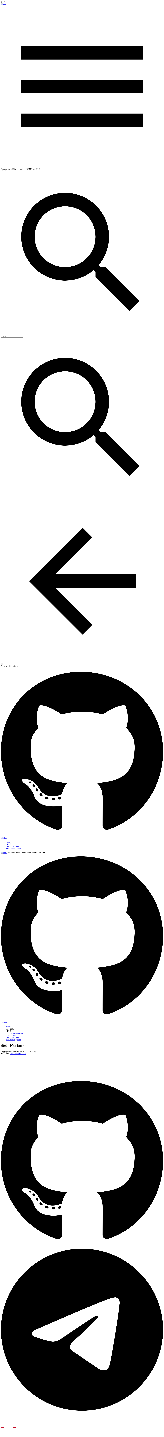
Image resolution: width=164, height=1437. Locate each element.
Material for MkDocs (18, 1054)
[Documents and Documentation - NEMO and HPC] (3, 4)
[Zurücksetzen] (2, 664)
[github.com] (82, 1245)
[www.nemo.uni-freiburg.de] (21, 1077)
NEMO (9, 844)
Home (8, 842)
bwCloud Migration (13, 849)
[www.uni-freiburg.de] (8, 1435)
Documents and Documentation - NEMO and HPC (26, 853)
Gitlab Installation (12, 846)
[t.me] (82, 1413)
